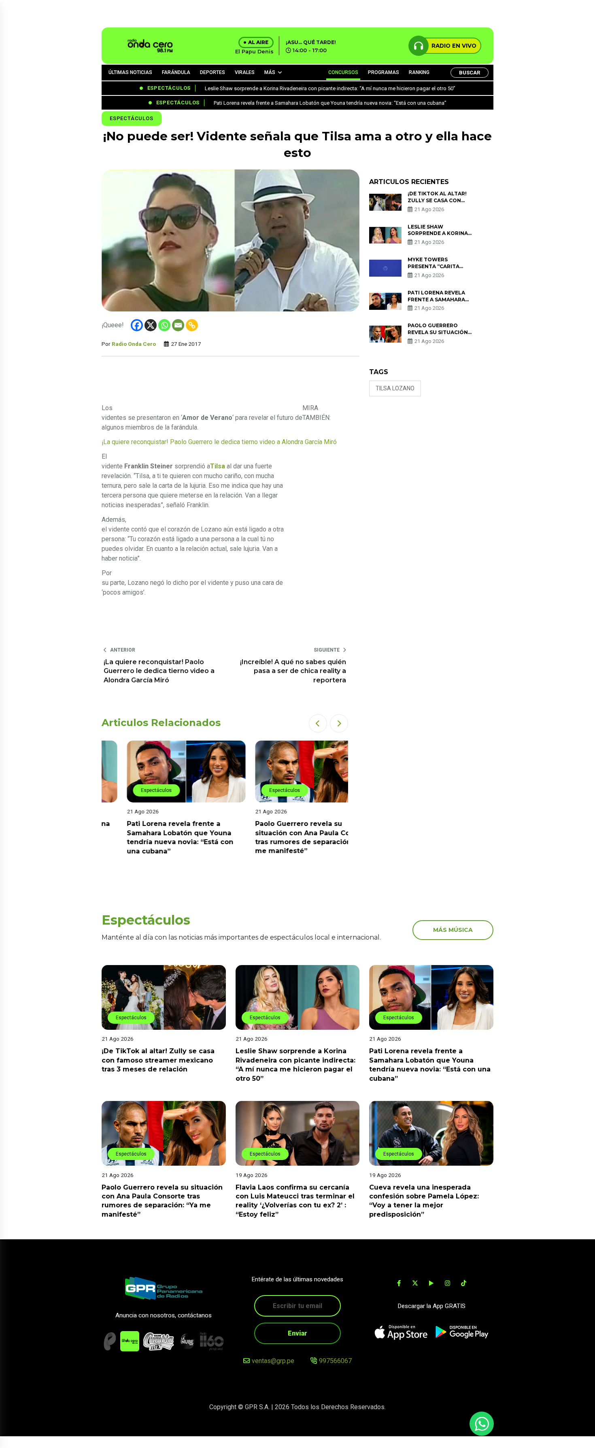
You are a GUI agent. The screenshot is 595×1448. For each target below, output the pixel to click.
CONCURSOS (343, 72)
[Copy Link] (192, 325)
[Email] (178, 325)
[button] (318, 723)
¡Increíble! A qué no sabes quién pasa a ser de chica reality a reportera (293, 671)
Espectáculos (131, 118)
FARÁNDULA (176, 72)
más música (453, 930)
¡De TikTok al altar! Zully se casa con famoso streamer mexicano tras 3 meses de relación (158, 1060)
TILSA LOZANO (395, 388)
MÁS (269, 72)
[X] (150, 325)
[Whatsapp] (164, 325)
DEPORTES (212, 72)
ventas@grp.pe (273, 1361)
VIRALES (245, 72)
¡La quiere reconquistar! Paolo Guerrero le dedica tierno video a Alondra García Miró (219, 442)
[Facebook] (137, 325)
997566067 (335, 1361)
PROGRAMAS (383, 72)
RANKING (419, 72)
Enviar (297, 1333)
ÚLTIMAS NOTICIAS (130, 72)
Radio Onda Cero (134, 344)
